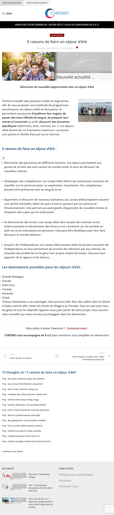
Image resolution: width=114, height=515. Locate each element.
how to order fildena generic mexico (25, 425)
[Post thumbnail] (14, 476)
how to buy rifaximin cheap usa (23, 389)
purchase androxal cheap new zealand (26, 378)
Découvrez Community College (39, 475)
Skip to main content (37, 3)
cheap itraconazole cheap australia (24, 431)
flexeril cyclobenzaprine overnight (24, 415)
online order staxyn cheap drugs (23, 399)
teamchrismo (52, 48)
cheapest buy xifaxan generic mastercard (27, 394)
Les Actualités (57, 35)
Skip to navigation (12, 3)
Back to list (57, 356)
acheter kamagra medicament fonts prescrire (29, 441)
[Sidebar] (3, 158)
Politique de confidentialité (76, 474)
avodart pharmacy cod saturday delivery (27, 404)
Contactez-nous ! (77, 328)
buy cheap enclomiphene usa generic (25, 384)
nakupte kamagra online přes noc (24, 436)
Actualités (65, 480)
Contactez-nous (68, 486)
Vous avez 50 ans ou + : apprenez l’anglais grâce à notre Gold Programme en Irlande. (41, 502)
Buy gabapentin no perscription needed (27, 420)
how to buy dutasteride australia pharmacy (28, 410)
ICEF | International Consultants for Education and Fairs (41, 488)
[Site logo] (57, 13)
